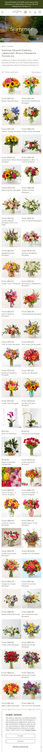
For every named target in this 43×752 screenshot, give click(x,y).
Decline (20, 741)
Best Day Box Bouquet (11, 190)
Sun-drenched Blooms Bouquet (31, 102)
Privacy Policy (30, 730)
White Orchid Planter (31, 434)
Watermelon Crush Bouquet (29, 524)
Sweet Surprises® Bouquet (9, 554)
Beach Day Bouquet (10, 101)
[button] (30, 12)
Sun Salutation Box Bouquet (30, 615)
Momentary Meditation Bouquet (31, 285)
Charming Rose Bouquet (28, 463)
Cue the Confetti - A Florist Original (30, 494)
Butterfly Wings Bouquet (28, 646)
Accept (20, 736)
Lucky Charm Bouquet (11, 284)
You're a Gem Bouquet (31, 706)
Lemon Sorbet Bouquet (11, 131)
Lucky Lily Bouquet (30, 373)
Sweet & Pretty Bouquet (28, 191)
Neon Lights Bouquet (10, 706)
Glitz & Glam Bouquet (11, 344)
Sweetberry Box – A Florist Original (30, 161)
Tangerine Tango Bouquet (9, 585)
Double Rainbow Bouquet (28, 404)
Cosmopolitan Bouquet (31, 314)
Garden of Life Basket (31, 553)
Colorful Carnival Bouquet (29, 585)
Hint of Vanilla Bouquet (31, 221)
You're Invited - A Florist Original (9, 494)
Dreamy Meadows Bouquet (9, 374)
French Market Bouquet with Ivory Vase (10, 223)
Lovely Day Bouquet (10, 403)
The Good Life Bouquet (31, 344)
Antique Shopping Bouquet (29, 254)
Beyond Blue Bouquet (11, 614)
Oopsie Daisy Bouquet (31, 131)
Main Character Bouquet (8, 315)
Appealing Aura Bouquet (8, 254)
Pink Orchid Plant (9, 434)
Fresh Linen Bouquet (10, 645)
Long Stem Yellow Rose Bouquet (11, 161)
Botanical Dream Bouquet (29, 676)
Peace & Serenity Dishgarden (9, 463)
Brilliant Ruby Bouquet (11, 675)
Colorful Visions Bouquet (8, 524)
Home (4, 46)
